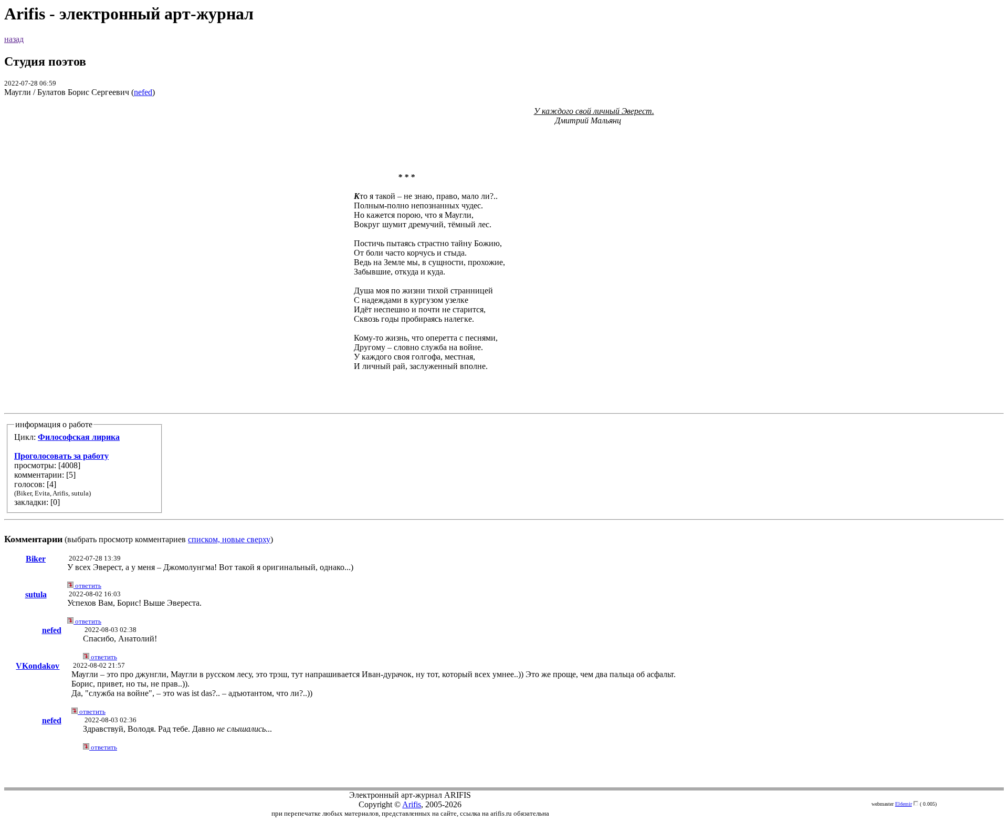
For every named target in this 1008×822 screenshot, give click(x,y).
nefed (143, 92)
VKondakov (37, 665)
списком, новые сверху (229, 539)
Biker (36, 558)
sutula (36, 594)
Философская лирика (79, 437)
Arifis (411, 804)
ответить (87, 585)
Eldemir (903, 804)
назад (14, 39)
